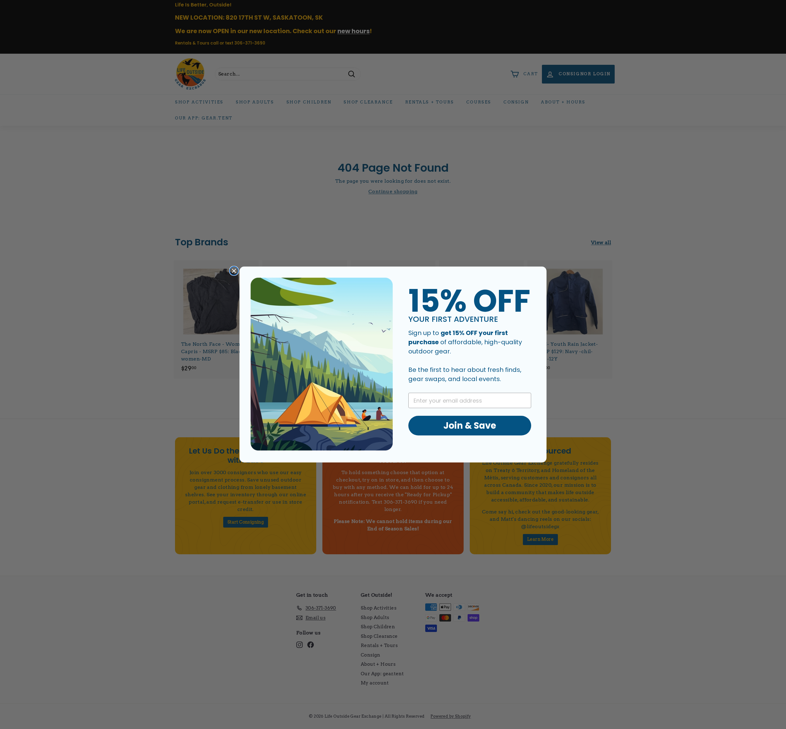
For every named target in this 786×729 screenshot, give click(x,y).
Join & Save (469, 425)
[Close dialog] (234, 271)
